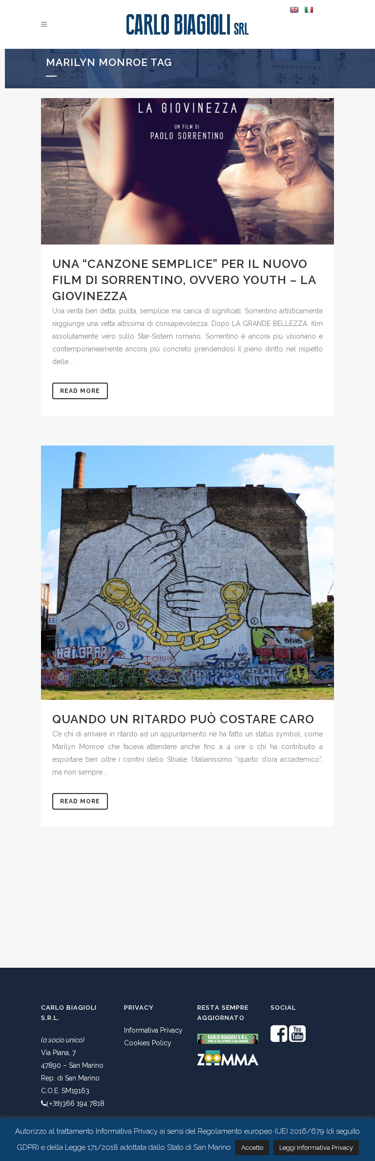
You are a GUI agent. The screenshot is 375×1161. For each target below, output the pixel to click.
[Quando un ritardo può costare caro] (187, 573)
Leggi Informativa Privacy (316, 1147)
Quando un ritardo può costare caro (183, 719)
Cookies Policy (147, 1043)
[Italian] (308, 10)
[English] (294, 10)
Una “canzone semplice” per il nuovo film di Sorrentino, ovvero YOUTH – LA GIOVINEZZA (184, 280)
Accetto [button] (252, 1147)
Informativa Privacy (153, 1030)
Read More (80, 390)
